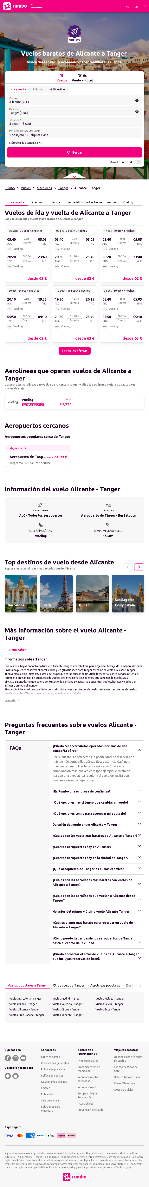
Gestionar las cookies (54, 1081)
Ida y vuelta (18, 89)
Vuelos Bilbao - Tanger (23, 1004)
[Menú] (145, 6)
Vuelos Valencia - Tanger (67, 1004)
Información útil (87, 1087)
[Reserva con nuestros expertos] (127, 6)
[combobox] (74, 100)
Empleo (45, 1088)
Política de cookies (52, 1075)
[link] (27, 254)
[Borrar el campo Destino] (137, 111)
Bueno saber (17, 650)
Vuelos (26, 188)
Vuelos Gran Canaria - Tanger (26, 1014)
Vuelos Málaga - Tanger (109, 998)
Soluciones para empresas (50, 1108)
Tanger (63, 188)
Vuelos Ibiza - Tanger (108, 1009)
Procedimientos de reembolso (89, 1068)
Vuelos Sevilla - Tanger (109, 1004)
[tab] (62, 78)
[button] (12, 700)
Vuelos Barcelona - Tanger (25, 998)
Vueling (128, 202)
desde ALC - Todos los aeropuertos (91, 202)
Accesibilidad (86, 1103)
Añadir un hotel (121, 162)
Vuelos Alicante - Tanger (24, 1009)
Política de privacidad (53, 1069)
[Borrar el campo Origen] (137, 100)
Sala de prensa (50, 1100)
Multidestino (57, 89)
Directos (36, 202)
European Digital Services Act (88, 1095)
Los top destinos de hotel (126, 1068)
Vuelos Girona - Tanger (66, 1009)
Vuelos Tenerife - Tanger (67, 1014)
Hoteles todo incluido (127, 1077)
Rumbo (10, 188)
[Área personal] (136, 6)
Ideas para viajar (123, 1089)
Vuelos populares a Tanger (27, 985)
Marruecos (44, 188)
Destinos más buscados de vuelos (128, 1058)
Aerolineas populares (105, 985)
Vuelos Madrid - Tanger (66, 998)
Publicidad (47, 1094)
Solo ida (37, 89)
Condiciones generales (55, 1063)
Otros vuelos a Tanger (68, 985)
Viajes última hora (124, 1083)
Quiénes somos (50, 1056)
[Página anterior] (128, 566)
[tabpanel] (74, 280)
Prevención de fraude (90, 1109)
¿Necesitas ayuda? (89, 1060)
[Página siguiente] (139, 566)
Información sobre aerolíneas (88, 1079)
